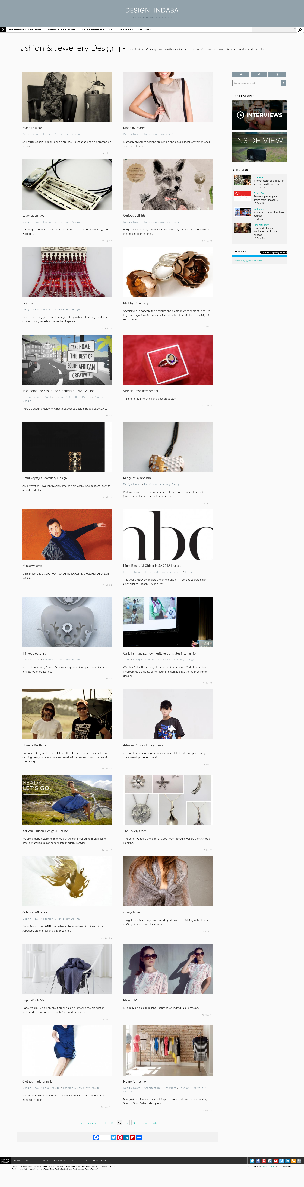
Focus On (258, 193)
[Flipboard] (132, 1137)
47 (126, 1122)
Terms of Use (99, 1160)
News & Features (62, 29)
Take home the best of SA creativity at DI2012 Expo (58, 390)
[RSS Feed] (293, 1161)
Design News (31, 134)
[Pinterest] (120, 1137)
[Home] (152, 11)
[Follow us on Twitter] (240, 74)
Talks (126, 659)
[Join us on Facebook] (259, 74)
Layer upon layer (34, 215)
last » (155, 1122)
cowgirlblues (132, 912)
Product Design (195, 572)
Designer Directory (135, 29)
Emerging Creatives (25, 29)
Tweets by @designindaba (248, 260)
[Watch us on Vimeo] (281, 1161)
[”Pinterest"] (276, 74)
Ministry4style (32, 565)
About (16, 1160)
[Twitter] (113, 1137)
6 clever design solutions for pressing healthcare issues (268, 182)
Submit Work (58, 1160)
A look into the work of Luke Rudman (268, 213)
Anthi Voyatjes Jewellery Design (44, 478)
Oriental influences (35, 912)
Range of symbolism (137, 478)
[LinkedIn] (126, 1137)
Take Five (258, 177)
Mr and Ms (131, 1000)
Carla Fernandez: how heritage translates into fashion (160, 653)
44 (104, 1122)
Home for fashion (135, 1081)
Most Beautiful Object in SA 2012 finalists (152, 565)
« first (80, 1122)
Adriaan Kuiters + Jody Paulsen (144, 745)
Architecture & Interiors (160, 1087)
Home (3, 29)
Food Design (51, 1087)
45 (112, 1122)
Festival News (31, 397)
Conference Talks (97, 29)
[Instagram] (270, 1161)
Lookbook (258, 209)
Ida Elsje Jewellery (136, 303)
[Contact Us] (299, 1161)
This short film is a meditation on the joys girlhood (265, 231)
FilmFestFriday (261, 224)
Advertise (42, 1160)
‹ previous (91, 1122)
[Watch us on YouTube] (276, 1161)
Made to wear (32, 127)
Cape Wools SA (33, 1000)
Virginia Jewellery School (140, 390)
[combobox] (274, 29)
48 (134, 1122)
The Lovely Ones (135, 831)
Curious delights (134, 215)
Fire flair (28, 303)
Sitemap (84, 1160)
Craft (47, 397)
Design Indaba (268, 1166)
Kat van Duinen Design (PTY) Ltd (45, 831)
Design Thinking (144, 659)
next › (145, 1122)
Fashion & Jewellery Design (61, 134)
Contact (28, 1160)
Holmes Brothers (34, 745)
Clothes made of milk (37, 1081)
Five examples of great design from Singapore (265, 198)
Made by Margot (135, 127)
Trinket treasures (34, 653)
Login (73, 1160)
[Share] (139, 1137)
